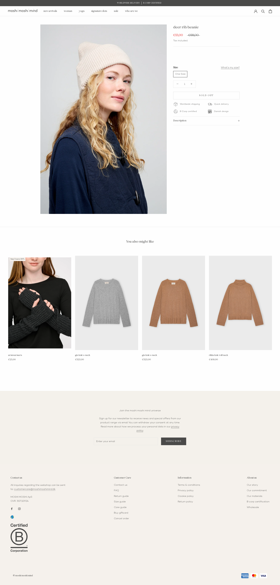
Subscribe (173, 441)
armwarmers (15, 355)
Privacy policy (186, 490)
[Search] (263, 11)
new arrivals (50, 11)
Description (179, 120)
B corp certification (258, 501)
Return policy (185, 501)
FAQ (116, 490)
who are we (131, 11)
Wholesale (253, 507)
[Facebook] (12, 508)
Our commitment (257, 490)
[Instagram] (19, 508)
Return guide (121, 496)
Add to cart (39, 347)
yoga (81, 11)
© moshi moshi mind (23, 576)
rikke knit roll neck (218, 355)
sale (116, 11)
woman (68, 11)
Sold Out (206, 95)
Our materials (254, 496)
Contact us (120, 485)
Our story (252, 485)
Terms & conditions (189, 485)
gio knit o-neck (82, 355)
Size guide (120, 501)
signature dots (99, 11)
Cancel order (121, 518)
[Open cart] (270, 11)
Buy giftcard (121, 513)
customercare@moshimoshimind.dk (34, 489)
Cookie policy (186, 496)
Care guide (120, 507)
